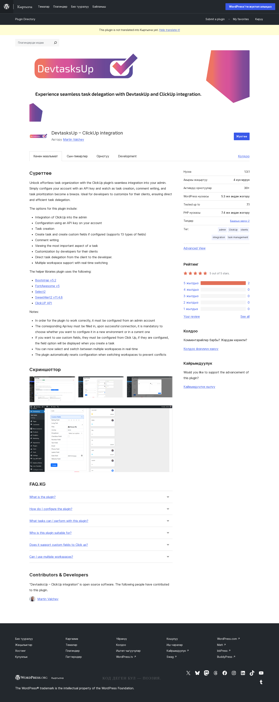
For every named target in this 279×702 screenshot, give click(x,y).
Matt (221, 644)
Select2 (40, 292)
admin (222, 229)
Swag (172, 656)
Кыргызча (57, 677)
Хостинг (20, 650)
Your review (192, 316)
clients (244, 229)
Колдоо (244, 156)
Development (127, 156)
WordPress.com (228, 638)
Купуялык (21, 656)
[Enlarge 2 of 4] (119, 381)
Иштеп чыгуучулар (128, 650)
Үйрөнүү (121, 638)
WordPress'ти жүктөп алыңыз (250, 6)
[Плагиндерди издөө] (55, 42)
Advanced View (195, 248)
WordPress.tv (126, 656)
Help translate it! (169, 29)
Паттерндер (74, 656)
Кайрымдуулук (178, 650)
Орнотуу (103, 156)
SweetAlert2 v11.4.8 (49, 297)
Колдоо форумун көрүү (201, 349)
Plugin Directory (25, 19)
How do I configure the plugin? (50, 509)
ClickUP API (43, 303)
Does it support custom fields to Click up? (58, 545)
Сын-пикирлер (77, 156)
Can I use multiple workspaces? (51, 557)
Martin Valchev (73, 139)
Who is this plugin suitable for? (50, 533)
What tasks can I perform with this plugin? (58, 521)
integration (219, 237)
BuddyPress (226, 656)
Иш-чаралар (175, 644)
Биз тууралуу (24, 638)
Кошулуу (172, 638)
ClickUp (233, 229)
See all (245, 316)
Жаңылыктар (23, 644)
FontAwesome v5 (47, 286)
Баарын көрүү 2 (240, 220)
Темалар (71, 644)
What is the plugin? (42, 497)
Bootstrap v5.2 (45, 280)
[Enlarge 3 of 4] (167, 381)
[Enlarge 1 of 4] (70, 381)
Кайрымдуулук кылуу (199, 387)
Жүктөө (241, 136)
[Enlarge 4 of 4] (167, 410)
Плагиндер (73, 650)
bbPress (224, 650)
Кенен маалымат (45, 156)
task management (238, 237)
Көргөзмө (72, 638)
